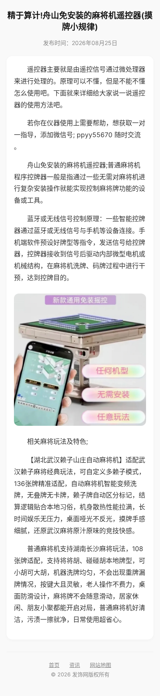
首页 (54, 665)
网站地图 (100, 665)
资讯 (74, 665)
